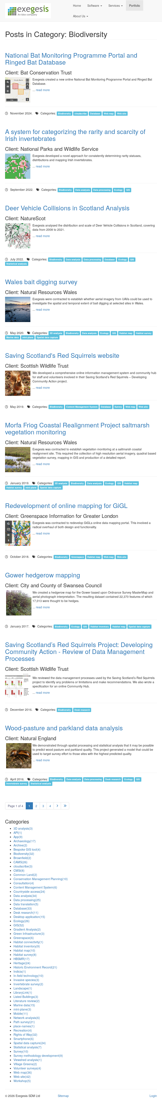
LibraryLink (23, 992)
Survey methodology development (38, 1055)
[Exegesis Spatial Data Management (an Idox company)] (28, 10)
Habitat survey (143, 333)
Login (153, 1096)
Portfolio (134, 5)
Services (114, 5)
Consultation (24, 883)
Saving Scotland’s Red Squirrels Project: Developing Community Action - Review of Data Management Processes (79, 651)
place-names (24, 1026)
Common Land (25, 875)
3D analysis (56, 333)
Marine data (12, 337)
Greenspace (77, 556)
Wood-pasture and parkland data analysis (64, 727)
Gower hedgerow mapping (42, 574)
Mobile (21, 1013)
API (18, 832)
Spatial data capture (47, 337)
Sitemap (63, 1096)
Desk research (82, 709)
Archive (20, 845)
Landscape (23, 988)
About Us (79, 16)
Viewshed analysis (28, 1060)
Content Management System (81, 406)
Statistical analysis (16, 263)
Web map (108, 113)
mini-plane (27, 337)
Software (93, 5)
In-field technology (28, 975)
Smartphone (24, 1039)
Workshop (22, 1081)
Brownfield (22, 858)
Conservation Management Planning (41, 879)
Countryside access (29, 891)
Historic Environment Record (35, 967)
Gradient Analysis (27, 929)
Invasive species (26, 980)
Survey (118, 406)
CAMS (20, 862)
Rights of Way (25, 1034)
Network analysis (27, 1018)
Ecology (118, 189)
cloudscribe (80, 113)
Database (95, 113)
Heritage (22, 963)
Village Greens (25, 1064)
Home (77, 5)
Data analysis (82, 189)
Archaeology (25, 841)
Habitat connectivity (28, 942)
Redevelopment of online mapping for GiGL (66, 505)
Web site (121, 113)
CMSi (19, 870)
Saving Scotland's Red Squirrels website (62, 355)
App (18, 837)
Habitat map (125, 333)
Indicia (20, 971)
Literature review (27, 1001)
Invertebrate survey (16, 783)
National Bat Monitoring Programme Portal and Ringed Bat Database (71, 58)
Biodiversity (64, 113)
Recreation (23, 1030)
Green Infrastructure (29, 933)
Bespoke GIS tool (27, 849)
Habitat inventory (99, 626)
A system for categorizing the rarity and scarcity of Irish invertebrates (75, 135)
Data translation (26, 904)
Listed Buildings (26, 997)
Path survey (24, 1022)
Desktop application (29, 917)
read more (43, 90)
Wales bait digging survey (41, 281)
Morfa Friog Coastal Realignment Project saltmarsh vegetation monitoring (77, 428)
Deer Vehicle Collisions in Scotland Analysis (67, 207)
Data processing (102, 189)
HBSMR (22, 959)
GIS (128, 189)
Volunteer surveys (27, 1068)
